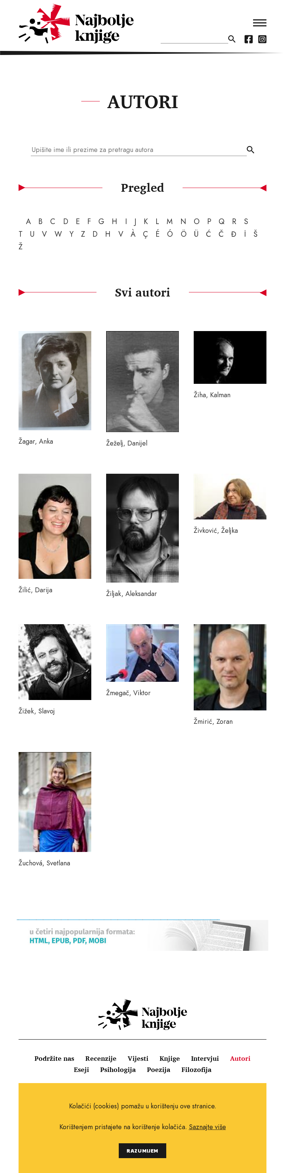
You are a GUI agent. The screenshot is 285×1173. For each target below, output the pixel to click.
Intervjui (205, 1058)
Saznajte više (207, 1127)
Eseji (81, 1069)
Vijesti (138, 1058)
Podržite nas (54, 1058)
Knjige (170, 1058)
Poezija (158, 1069)
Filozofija (196, 1069)
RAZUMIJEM (142, 1150)
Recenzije (101, 1058)
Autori (240, 1058)
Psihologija (118, 1069)
